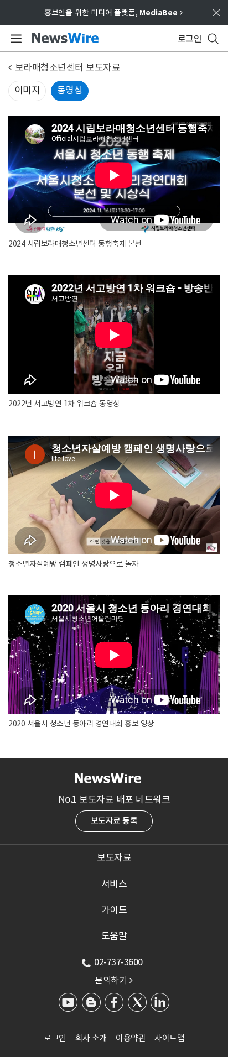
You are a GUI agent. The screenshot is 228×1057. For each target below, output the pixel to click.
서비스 (114, 884)
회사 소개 (91, 1038)
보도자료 (114, 857)
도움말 (114, 936)
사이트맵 (169, 1038)
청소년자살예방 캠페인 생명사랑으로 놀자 (73, 564)
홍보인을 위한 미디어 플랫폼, (113, 13)
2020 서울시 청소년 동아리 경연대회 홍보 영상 (81, 724)
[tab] (114, 857)
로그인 (55, 1038)
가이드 (114, 910)
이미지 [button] (27, 90)
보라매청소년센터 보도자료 (68, 67)
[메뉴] (14, 38)
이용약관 (131, 1038)
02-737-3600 (118, 961)
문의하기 (113, 980)
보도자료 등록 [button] (114, 820)
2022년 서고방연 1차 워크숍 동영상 (64, 404)
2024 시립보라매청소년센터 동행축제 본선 (75, 244)
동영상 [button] (70, 90)
